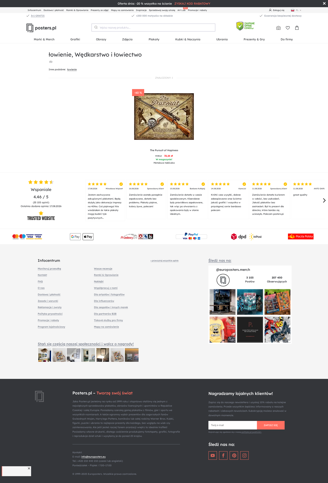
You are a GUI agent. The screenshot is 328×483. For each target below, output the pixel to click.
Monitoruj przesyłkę (49, 268)
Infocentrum (34, 10)
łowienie (72, 69)
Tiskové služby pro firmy (108, 320)
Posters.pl (49, 28)
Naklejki (99, 281)
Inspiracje (141, 10)
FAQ (40, 281)
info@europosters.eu (93, 456)
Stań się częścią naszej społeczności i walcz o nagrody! (86, 344)
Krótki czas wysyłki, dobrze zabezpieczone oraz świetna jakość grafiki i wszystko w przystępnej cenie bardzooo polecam (228, 199)
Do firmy (287, 39)
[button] (29, 468)
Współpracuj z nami (106, 287)
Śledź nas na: (219, 260)
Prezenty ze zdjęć (100, 10)
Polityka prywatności (50, 313)
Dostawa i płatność (54, 10)
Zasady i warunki (48, 300)
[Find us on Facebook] (223, 455)
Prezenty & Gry (254, 39)
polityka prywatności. (252, 432)
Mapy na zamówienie (122, 10)
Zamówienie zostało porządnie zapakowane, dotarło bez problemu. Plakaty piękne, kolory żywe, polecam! (146, 197)
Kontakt (42, 274)
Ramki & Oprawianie (77, 10)
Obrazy (101, 39)
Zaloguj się (278, 10)
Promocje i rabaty (197, 10)
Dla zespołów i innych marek (111, 307)
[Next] (324, 200)
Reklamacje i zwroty (50, 307)
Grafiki (75, 39)
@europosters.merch (233, 269)
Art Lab (182, 9)
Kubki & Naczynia (187, 39)
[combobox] (153, 27)
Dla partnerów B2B (105, 313)
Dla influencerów (104, 300)
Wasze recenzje (103, 268)
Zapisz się (271, 425)
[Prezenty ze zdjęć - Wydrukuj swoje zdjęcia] (278, 28)
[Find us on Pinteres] (234, 455)
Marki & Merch (44, 39)
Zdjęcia (127, 39)
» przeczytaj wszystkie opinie (165, 260)
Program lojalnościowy (51, 326)
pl (297, 10)
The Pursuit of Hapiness (164, 150)
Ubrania (222, 39)
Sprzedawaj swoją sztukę (162, 10)
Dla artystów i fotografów (109, 294)
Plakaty (154, 39)
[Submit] (96, 27)
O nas (41, 287)
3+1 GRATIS (38, 15)
